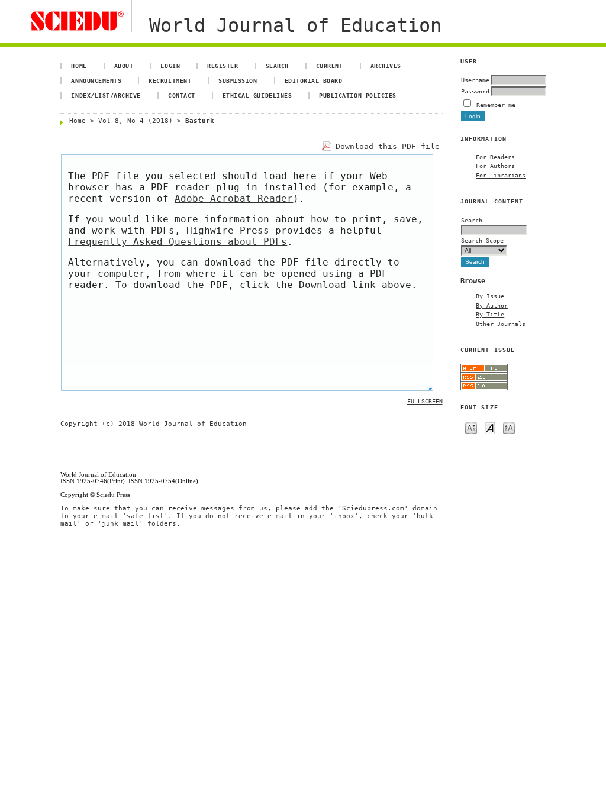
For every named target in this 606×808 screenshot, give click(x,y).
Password (475, 91)
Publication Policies (357, 95)
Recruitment (170, 80)
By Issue (490, 295)
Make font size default (490, 427)
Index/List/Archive (105, 95)
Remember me (495, 104)
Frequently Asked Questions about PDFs (177, 241)
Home (78, 65)
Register (222, 65)
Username (475, 79)
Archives (385, 65)
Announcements (96, 80)
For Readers (495, 156)
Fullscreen (425, 401)
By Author (492, 305)
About (124, 65)
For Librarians (501, 175)
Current (329, 65)
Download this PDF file (388, 146)
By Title (490, 314)
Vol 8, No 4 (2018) (135, 121)
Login (170, 65)
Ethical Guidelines (257, 95)
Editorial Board (314, 80)
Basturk (199, 121)
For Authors (495, 165)
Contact (181, 95)
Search (277, 65)
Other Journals (501, 323)
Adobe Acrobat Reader (234, 198)
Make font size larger (509, 427)
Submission (237, 80)
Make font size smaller (471, 427)
